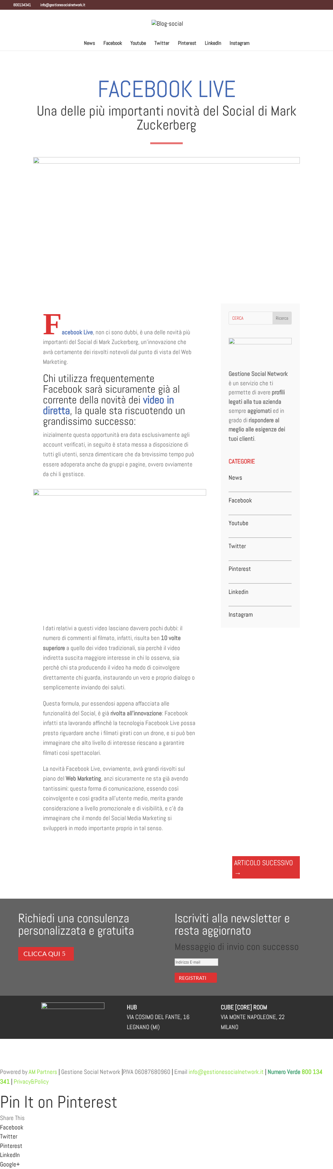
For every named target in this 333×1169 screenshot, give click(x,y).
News (89, 43)
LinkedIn (213, 43)
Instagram (239, 43)
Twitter (161, 43)
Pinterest (187, 43)
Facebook (112, 43)
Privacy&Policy (30, 1081)
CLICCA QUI (41, 953)
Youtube (138, 43)
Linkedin (238, 592)
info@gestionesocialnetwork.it (226, 1072)
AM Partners (43, 1072)
